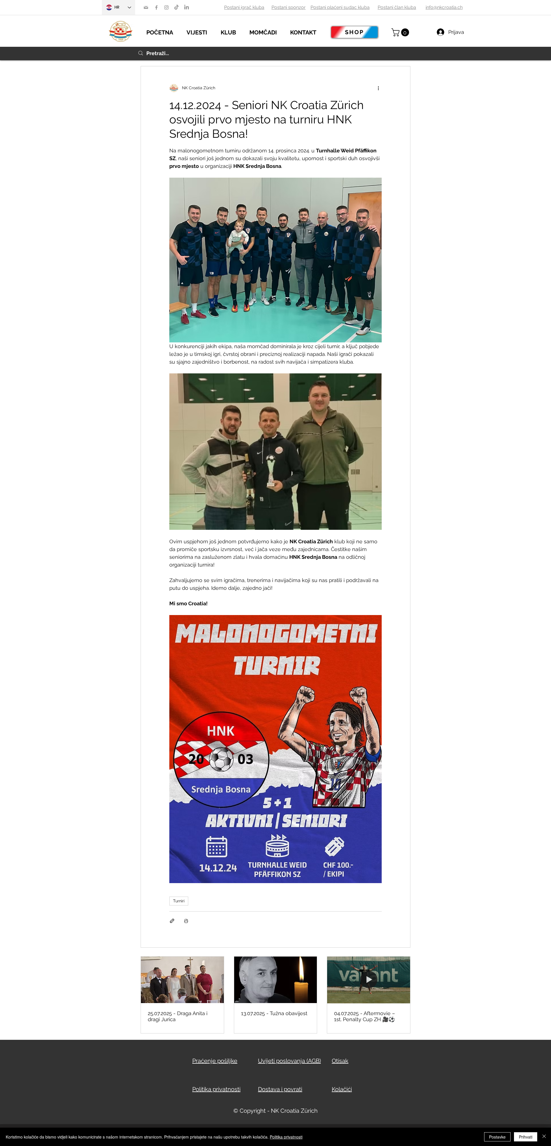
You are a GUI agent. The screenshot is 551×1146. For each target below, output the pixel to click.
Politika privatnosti (286, 1137)
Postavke (497, 1137)
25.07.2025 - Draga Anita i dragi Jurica (177, 1016)
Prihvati (525, 1137)
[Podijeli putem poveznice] (172, 921)
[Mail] (146, 7)
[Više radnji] (378, 88)
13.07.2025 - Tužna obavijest (274, 1013)
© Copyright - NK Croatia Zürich (275, 1110)
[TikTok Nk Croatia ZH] (176, 7)
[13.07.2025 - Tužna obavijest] (275, 980)
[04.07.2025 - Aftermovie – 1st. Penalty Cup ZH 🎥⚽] (368, 980)
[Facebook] (156, 7)
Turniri (179, 901)
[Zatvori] (544, 1136)
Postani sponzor (288, 7)
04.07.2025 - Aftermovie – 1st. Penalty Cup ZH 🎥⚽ (364, 1016)
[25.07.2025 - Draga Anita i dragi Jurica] (182, 980)
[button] (201, 32)
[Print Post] (186, 921)
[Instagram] (166, 7)
